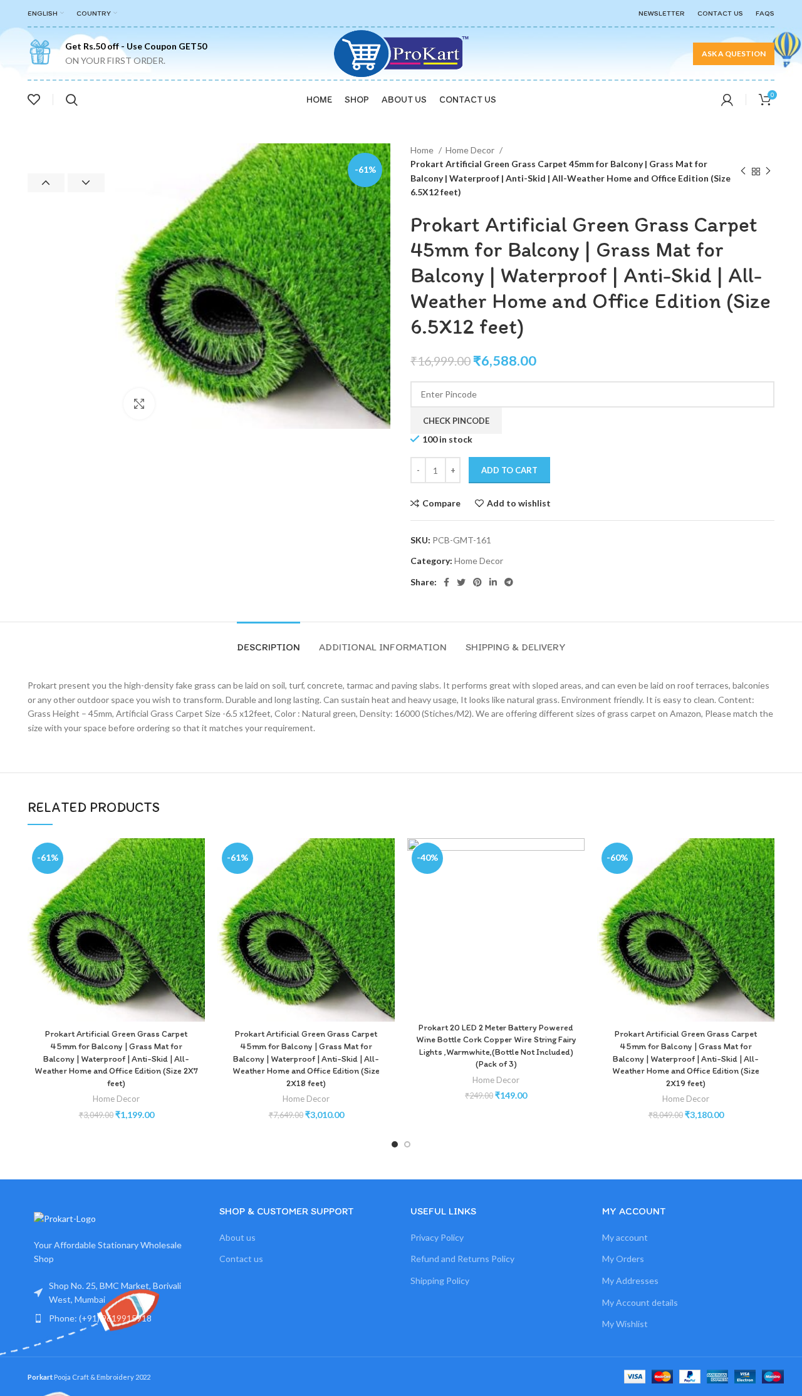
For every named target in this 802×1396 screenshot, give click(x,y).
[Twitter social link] (461, 582)
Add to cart (509, 470)
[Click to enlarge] (139, 403)
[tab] (268, 641)
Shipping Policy (439, 1280)
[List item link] (114, 1318)
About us (237, 1237)
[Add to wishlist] (195, 858)
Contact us (241, 1258)
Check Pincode (456, 421)
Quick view (195, 915)
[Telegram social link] (509, 582)
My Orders (623, 1258)
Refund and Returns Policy (462, 1258)
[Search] (72, 99)
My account (625, 1237)
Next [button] (86, 182)
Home (422, 150)
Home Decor (470, 150)
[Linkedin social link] (493, 582)
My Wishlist (625, 1323)
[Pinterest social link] (477, 582)
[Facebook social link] (446, 582)
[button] (195, 887)
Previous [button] (46, 182)
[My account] (727, 99)
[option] (66, 144)
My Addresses (630, 1280)
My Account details (640, 1302)
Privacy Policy (437, 1237)
